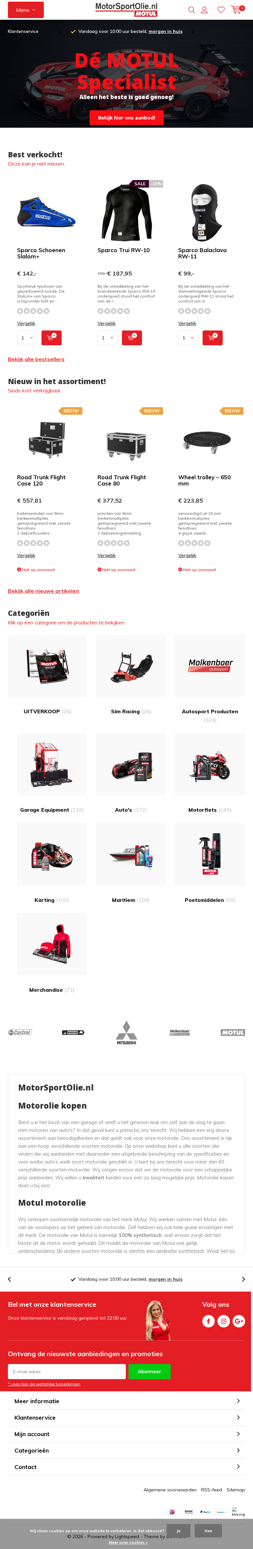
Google (239, 1321)
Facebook (208, 1321)
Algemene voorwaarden (170, 1490)
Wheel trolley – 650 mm (204, 480)
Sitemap (236, 1490)
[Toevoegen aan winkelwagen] (52, 337)
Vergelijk (26, 323)
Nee (208, 1530)
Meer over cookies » (128, 1542)
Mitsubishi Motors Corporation (126, 1032)
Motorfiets (210, 809)
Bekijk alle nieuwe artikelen (43, 591)
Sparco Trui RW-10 (124, 250)
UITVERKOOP (47, 711)
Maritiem (131, 900)
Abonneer (149, 1371)
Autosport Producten (210, 715)
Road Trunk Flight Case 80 (122, 480)
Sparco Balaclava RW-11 (202, 253)
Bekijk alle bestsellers (36, 359)
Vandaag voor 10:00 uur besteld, (130, 31)
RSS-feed (211, 1490)
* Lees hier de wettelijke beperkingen (44, 1383)
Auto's (131, 809)
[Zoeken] (191, 10)
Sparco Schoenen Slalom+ (41, 253)
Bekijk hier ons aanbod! (126, 117)
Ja (179, 1530)
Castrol (20, 1032)
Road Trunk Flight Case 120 (41, 480)
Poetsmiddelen (210, 900)
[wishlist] (221, 10)
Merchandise (51, 989)
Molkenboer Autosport (179, 1032)
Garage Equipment (52, 809)
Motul (233, 1032)
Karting (52, 900)
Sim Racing (131, 711)
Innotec (73, 1032)
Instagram (223, 1321)
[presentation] (64, 31)
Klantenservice (23, 31)
